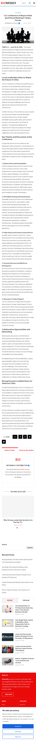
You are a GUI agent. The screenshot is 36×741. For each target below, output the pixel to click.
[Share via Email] (4, 442)
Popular (26, 600)
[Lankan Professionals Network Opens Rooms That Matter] (7, 649)
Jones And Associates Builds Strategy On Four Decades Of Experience (24, 636)
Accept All (18, 726)
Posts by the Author (26, 450)
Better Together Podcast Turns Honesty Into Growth (24, 661)
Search (4, 544)
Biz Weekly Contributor (12, 23)
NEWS (4, 701)
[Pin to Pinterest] (29, 437)
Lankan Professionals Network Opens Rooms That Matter (23, 648)
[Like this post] (15, 437)
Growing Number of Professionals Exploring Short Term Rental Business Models (24, 609)
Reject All (18, 737)
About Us (22, 704)
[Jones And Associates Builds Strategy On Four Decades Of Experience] (7, 637)
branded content (24, 469)
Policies (23, 701)
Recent (10, 600)
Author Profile (9, 450)
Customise (18, 731)
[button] (3, 512)
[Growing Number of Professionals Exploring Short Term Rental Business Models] (7, 609)
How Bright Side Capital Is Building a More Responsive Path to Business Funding (24, 623)
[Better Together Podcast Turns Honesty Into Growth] (7, 661)
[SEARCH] (29, 3)
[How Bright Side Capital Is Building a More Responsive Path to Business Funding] (7, 623)
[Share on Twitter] (25, 437)
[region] (18, 724)
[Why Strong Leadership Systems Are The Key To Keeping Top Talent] (18, 506)
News (3, 704)
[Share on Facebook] (20, 437)
